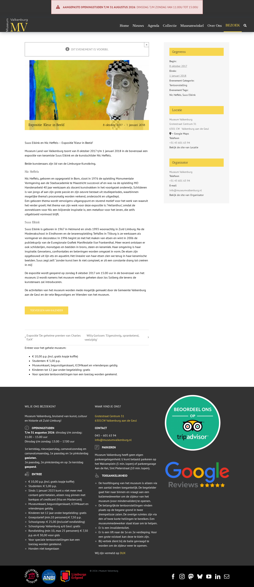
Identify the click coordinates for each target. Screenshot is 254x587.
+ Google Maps (180, 133)
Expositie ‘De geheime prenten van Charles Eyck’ (54, 337)
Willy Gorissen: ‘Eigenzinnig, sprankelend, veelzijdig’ (112, 337)
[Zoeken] (245, 25)
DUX (123, 553)
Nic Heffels (175, 95)
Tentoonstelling (178, 85)
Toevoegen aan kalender (46, 310)
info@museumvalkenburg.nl (113, 440)
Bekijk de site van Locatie (183, 147)
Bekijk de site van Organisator (186, 195)
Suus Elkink (189, 95)
